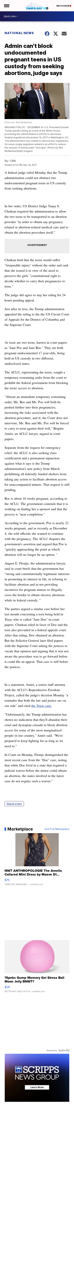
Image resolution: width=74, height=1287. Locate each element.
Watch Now (63, 6)
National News (19, 33)
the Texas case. (41, 705)
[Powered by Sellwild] (63, 1050)
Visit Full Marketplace (57, 829)
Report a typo (14, 803)
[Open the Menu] (6, 5)
